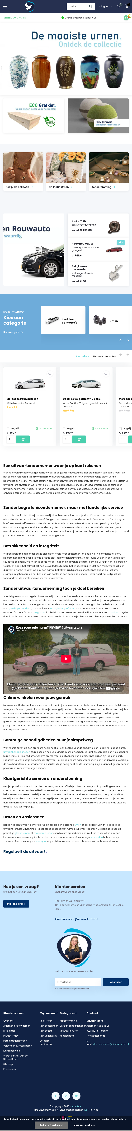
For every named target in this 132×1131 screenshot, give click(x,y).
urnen (78, 824)
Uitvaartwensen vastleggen (18, 497)
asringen (41, 841)
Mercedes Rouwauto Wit (22, 399)
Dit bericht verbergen (51, 1125)
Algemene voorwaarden (16, 1025)
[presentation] (120, 340)
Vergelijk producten (46, 1042)
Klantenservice (11, 1050)
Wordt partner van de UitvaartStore (15, 1057)
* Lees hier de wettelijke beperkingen (72, 988)
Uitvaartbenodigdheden (73, 1025)
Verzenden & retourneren (17, 1045)
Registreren (46, 1020)
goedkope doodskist (20, 608)
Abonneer (116, 982)
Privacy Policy (11, 1035)
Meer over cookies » (84, 1125)
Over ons (8, 1020)
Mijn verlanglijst (48, 1035)
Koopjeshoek (67, 1035)
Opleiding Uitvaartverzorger (49, 806)
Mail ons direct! (16, 903)
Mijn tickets (46, 1030)
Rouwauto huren (69, 1030)
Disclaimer (9, 1030)
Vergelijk (14, 428)
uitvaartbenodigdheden (16, 752)
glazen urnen (22, 833)
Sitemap (8, 1064)
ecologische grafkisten (62, 608)
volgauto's (40, 612)
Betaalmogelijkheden (15, 1040)
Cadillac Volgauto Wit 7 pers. (81, 399)
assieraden (96, 837)
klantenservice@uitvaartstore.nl (76, 919)
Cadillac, (113, 612)
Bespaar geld (11, 332)
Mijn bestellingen (49, 1025)
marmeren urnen (43, 833)
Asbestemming (68, 1020)
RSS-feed (77, 1106)
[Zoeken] (91, 6)
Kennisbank (9, 1069)
